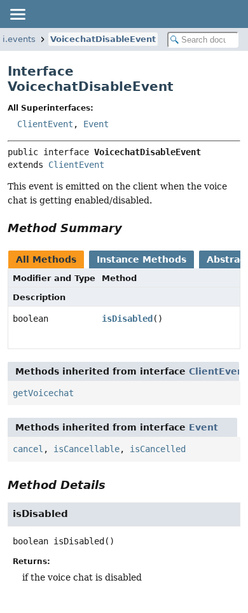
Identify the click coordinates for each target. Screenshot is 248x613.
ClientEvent (45, 124)
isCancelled (158, 449)
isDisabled (127, 318)
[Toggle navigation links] (17, 14)
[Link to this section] (131, 228)
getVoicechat (43, 393)
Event (96, 124)
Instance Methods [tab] (141, 259)
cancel (28, 449)
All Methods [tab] (46, 259)
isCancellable (86, 449)
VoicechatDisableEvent (103, 39)
